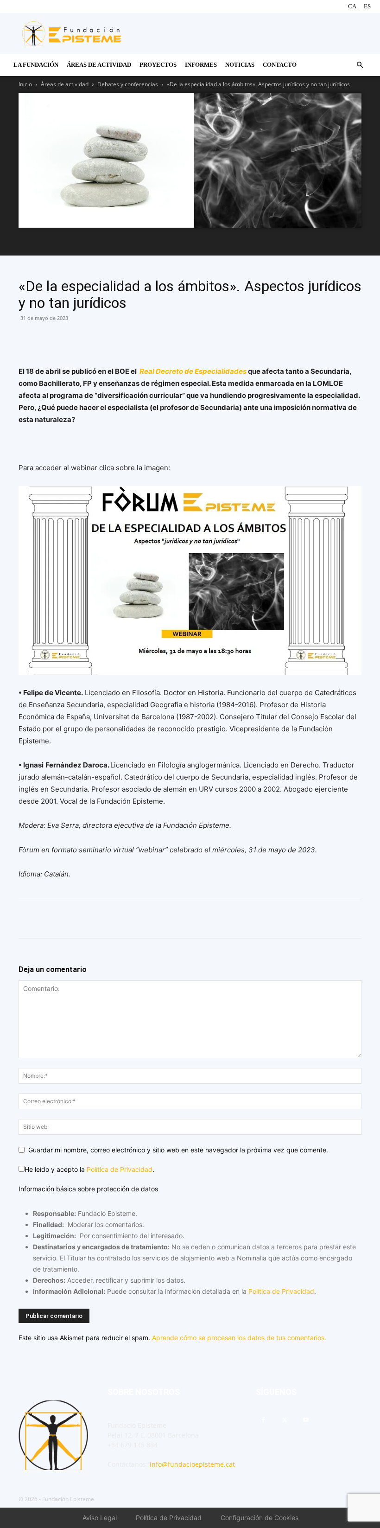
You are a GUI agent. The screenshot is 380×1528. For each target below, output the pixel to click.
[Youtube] (305, 1420)
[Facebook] (28, 339)
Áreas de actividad (65, 84)
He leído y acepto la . (89, 1169)
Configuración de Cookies (259, 1518)
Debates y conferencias (127, 84)
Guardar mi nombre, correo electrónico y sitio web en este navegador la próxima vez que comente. (178, 1150)
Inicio (25, 84)
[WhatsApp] (49, 339)
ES (367, 6)
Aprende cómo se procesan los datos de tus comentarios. (239, 1338)
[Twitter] (70, 339)
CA (352, 6)
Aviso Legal (99, 1518)
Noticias (239, 64)
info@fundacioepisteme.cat (192, 1464)
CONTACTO (280, 64)
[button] (359, 65)
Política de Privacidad (119, 1169)
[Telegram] (91, 339)
